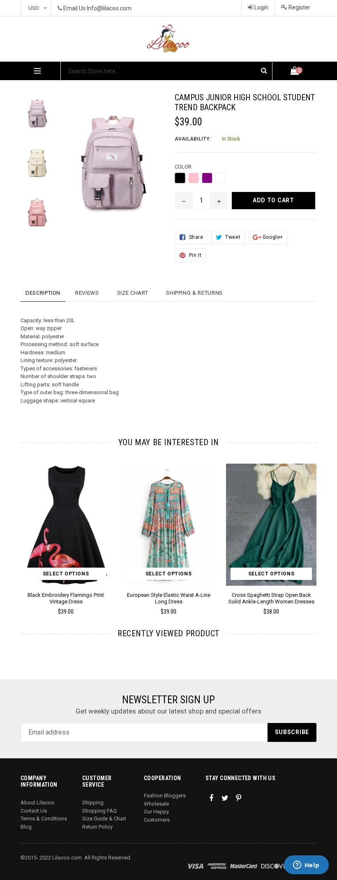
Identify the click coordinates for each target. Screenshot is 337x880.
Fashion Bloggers (165, 795)
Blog (26, 827)
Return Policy (97, 827)
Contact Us (34, 811)
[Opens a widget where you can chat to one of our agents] (306, 865)
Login (260, 7)
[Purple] (207, 178)
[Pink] (193, 178)
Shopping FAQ (99, 811)
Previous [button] (21, 527)
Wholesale (156, 804)
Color (183, 167)
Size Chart (132, 293)
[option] (30, 117)
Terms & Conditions (44, 818)
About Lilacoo (37, 802)
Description (42, 293)
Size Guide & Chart (104, 818)
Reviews (87, 293)
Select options (66, 574)
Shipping (93, 802)
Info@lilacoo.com (109, 8)
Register (298, 7)
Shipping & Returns (194, 293)
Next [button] (313, 527)
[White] (220, 178)
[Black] (180, 178)
